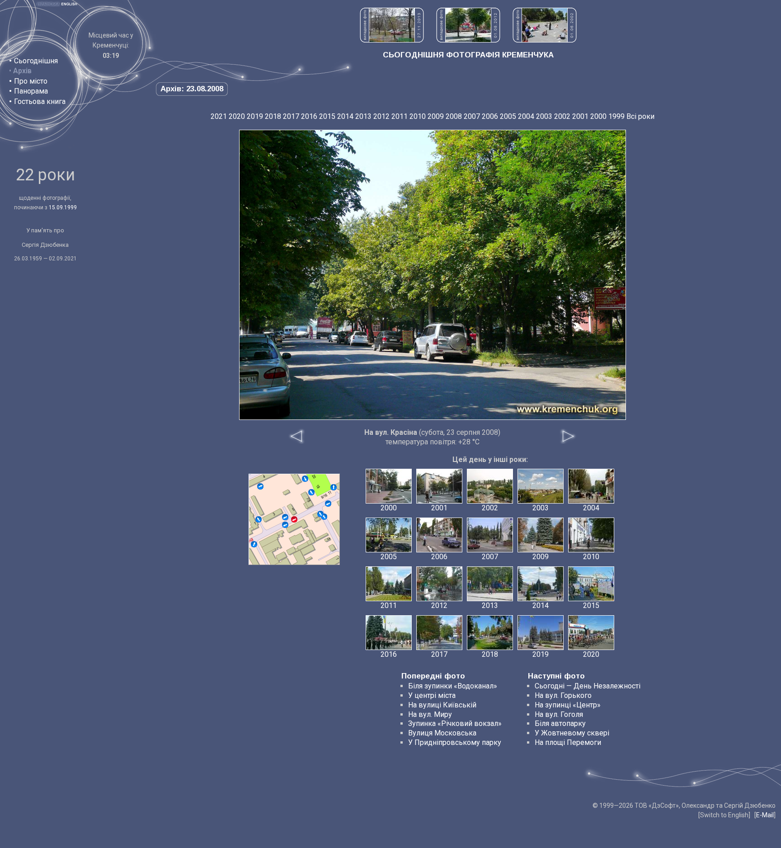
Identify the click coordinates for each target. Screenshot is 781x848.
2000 (598, 116)
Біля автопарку (560, 723)
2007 (472, 116)
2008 (454, 116)
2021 (219, 116)
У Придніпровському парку (454, 742)
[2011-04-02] (333, 487)
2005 (508, 116)
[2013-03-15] (254, 544)
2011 (399, 116)
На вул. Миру (430, 714)
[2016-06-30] (285, 524)
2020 (237, 116)
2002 (562, 116)
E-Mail (765, 815)
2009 (436, 116)
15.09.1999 (63, 207)
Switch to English (724, 815)
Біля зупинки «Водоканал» (452, 686)
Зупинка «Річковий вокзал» (455, 723)
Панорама (31, 91)
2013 (363, 116)
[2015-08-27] (328, 503)
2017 (291, 116)
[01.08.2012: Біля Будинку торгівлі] (468, 40)
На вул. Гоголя (559, 714)
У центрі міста (432, 695)
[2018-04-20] (260, 486)
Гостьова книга (40, 101)
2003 (544, 116)
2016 (309, 116)
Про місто (30, 81)
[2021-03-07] (285, 517)
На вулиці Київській (442, 705)
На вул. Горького (563, 695)
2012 (381, 116)
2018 (273, 116)
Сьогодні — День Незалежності (587, 686)
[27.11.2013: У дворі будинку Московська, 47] (392, 40)
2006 (490, 116)
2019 (255, 116)
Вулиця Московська (442, 733)
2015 (327, 116)
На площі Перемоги (568, 742)
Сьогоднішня (36, 61)
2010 (417, 116)
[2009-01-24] (258, 519)
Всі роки (640, 116)
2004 (526, 116)
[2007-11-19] (305, 478)
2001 (580, 116)
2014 (345, 116)
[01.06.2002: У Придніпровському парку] (545, 40)
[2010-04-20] (320, 513)
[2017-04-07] (311, 492)
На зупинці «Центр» (568, 705)
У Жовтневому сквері (572, 733)
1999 (616, 116)
